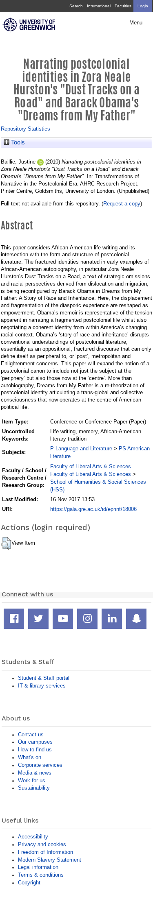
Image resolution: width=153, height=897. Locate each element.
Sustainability (34, 788)
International (99, 6)
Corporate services (40, 765)
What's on (29, 757)
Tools (17, 142)
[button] (6, 543)
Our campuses (35, 742)
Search (76, 6)
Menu (135, 23)
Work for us (31, 780)
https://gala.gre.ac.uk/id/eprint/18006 (93, 509)
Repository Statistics (25, 129)
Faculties (123, 6)
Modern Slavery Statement (49, 860)
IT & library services (42, 686)
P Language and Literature (81, 448)
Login (142, 6)
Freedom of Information (45, 852)
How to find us (35, 749)
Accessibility (33, 837)
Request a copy (121, 204)
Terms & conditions (41, 875)
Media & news (34, 773)
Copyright (29, 883)
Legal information (38, 867)
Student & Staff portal (43, 678)
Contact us (31, 734)
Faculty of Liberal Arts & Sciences (90, 466)
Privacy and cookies (42, 844)
